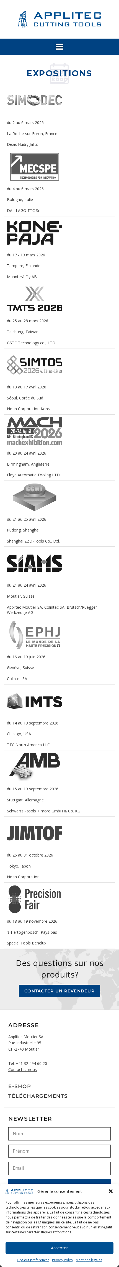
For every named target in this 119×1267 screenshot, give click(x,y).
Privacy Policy (62, 1260)
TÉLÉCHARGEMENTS (38, 1096)
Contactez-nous (22, 1069)
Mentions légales (89, 1260)
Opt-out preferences (33, 1260)
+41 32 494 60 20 (31, 1063)
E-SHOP (19, 1086)
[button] (110, 1191)
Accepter (59, 1247)
